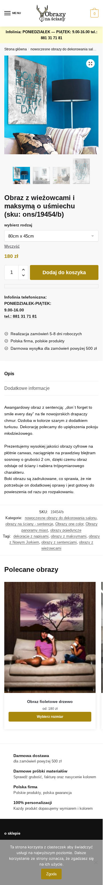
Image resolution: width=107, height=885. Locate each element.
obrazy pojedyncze (65, 530)
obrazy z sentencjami (59, 542)
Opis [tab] (9, 373)
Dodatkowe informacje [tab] (27, 388)
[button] (90, 63)
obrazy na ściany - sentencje (29, 524)
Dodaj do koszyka (64, 272)
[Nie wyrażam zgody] (95, 862)
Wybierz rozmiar (50, 717)
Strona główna (15, 49)
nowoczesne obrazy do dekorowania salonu (65, 49)
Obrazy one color (69, 524)
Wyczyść (12, 246)
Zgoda (51, 874)
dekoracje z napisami (31, 536)
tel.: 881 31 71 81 (20, 316)
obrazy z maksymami (68, 536)
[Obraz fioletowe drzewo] (50, 637)
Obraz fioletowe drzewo (50, 701)
